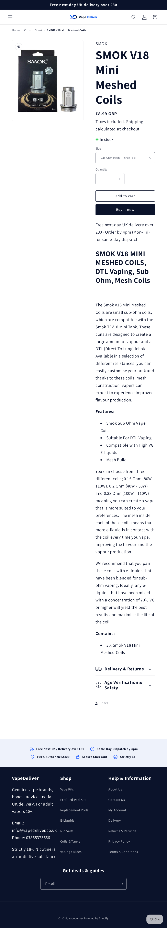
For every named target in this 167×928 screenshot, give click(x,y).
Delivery (114, 820)
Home (16, 30)
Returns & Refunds (122, 831)
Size (98, 148)
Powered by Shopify (96, 918)
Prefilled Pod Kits (73, 799)
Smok (39, 30)
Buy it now (125, 209)
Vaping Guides (71, 851)
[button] (10, 17)
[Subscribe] (121, 883)
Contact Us (116, 799)
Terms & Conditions (123, 851)
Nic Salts (67, 831)
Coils (27, 30)
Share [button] (104, 703)
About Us (115, 789)
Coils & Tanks (70, 841)
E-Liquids (67, 820)
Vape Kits (67, 789)
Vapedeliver (76, 918)
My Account (117, 810)
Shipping (134, 121)
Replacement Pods (74, 810)
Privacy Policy (119, 841)
